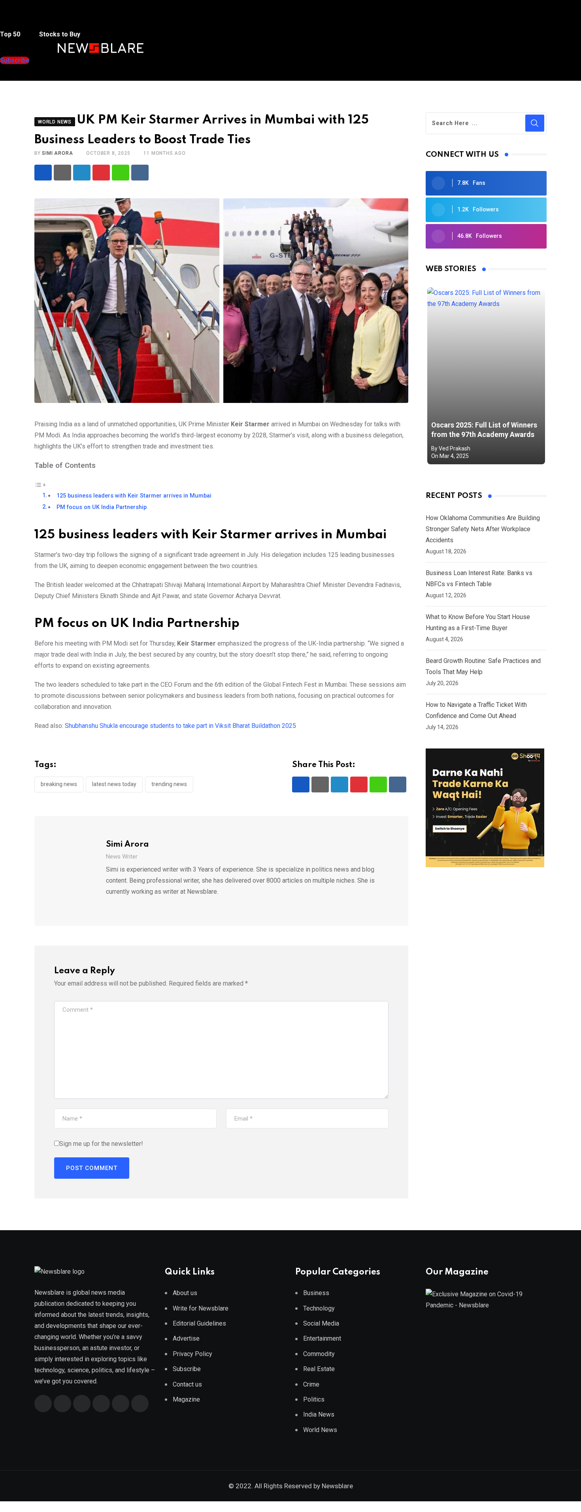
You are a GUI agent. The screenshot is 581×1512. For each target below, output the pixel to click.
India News (318, 1414)
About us (185, 1293)
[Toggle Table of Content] (40, 484)
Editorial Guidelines (199, 1323)
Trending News (169, 784)
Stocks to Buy (59, 34)
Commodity (319, 1354)
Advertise (186, 1338)
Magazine (186, 1399)
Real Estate (319, 1369)
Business (316, 1293)
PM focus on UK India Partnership (102, 507)
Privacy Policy (192, 1354)
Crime (311, 1384)
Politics (313, 1399)
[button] (15, 19)
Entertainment (322, 1338)
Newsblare (337, 1486)
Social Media (321, 1323)
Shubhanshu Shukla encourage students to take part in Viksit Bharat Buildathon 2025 (180, 725)
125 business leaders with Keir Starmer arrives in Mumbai (134, 495)
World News (320, 1430)
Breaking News (59, 784)
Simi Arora (57, 153)
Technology (319, 1308)
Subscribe (187, 1369)
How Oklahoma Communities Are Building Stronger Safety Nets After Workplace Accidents (483, 529)
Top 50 (11, 34)
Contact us (187, 1384)
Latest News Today (114, 784)
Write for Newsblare (200, 1308)
